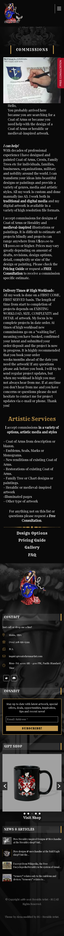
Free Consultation (38, 518)
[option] (32, 783)
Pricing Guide (13, 268)
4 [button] (36, 814)
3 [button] (32, 814)
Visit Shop (32, 818)
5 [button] (40, 814)
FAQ (32, 554)
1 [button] (24, 814)
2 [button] (28, 814)
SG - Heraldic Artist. (48, 916)
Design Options (32, 533)
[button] (4, 786)
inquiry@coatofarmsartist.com (25, 656)
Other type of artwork (22, 501)
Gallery (32, 547)
